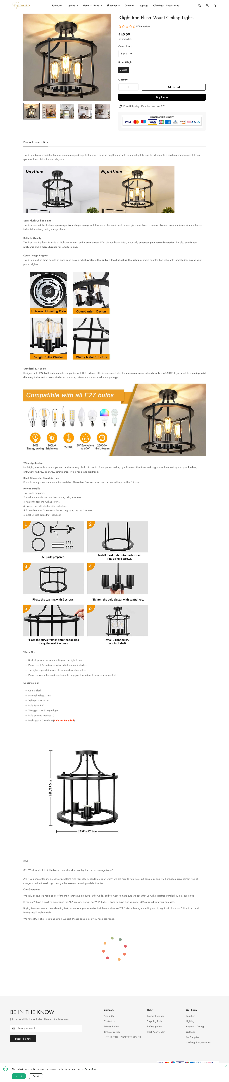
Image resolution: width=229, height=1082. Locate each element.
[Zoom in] (103, 20)
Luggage (143, 5)
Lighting (71, 5)
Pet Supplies (192, 1037)
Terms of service (112, 1032)
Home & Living (91, 5)
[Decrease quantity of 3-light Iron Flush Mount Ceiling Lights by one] (122, 87)
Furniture (57, 5)
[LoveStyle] (21, 5)
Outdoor (129, 5)
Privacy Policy (111, 1026)
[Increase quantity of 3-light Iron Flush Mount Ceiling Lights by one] (135, 87)
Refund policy (154, 1026)
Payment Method (156, 1016)
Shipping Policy (155, 1021)
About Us (109, 1016)
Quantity (123, 79)
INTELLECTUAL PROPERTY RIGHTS (122, 1037)
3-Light (123, 70)
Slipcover (112, 5)
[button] (214, 5)
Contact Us (109, 1021)
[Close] (225, 1066)
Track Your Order (156, 1032)
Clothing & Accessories (166, 5)
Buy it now (162, 97)
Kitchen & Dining (195, 1026)
